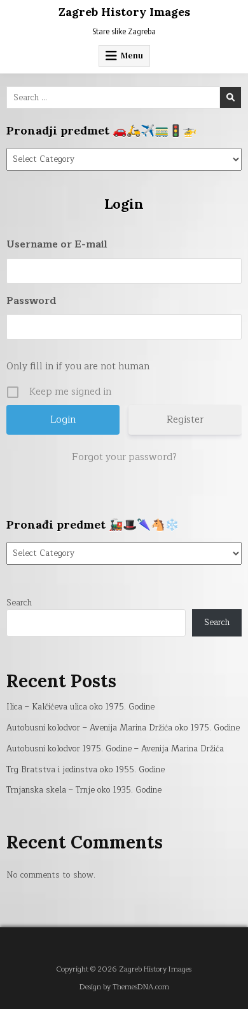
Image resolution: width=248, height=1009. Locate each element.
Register (185, 420)
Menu (132, 55)
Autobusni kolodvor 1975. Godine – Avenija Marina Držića (115, 749)
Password (31, 301)
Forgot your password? (124, 458)
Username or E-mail (56, 245)
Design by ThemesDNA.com (124, 987)
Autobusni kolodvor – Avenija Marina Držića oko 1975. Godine (123, 728)
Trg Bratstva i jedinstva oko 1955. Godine (85, 770)
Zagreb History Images (124, 11)
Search (19, 603)
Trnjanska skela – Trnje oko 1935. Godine (84, 790)
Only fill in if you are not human (77, 366)
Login (123, 204)
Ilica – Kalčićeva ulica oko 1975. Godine (80, 707)
